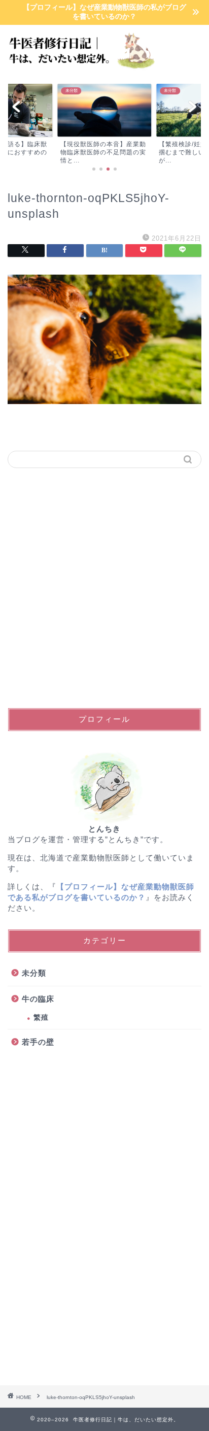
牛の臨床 (38, 998)
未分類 (34, 973)
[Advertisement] (104, 587)
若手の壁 (38, 1042)
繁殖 (41, 1017)
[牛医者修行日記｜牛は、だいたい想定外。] (78, 68)
